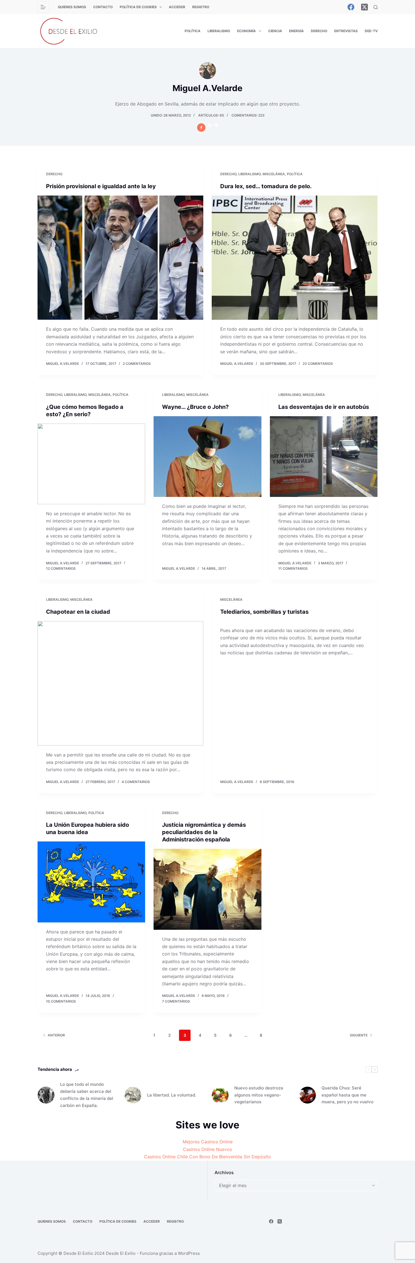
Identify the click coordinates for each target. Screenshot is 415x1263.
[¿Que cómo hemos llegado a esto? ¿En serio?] (91, 464)
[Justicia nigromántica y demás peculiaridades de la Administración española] (207, 889)
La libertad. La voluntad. (171, 1095)
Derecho (54, 174)
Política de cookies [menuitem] (138, 7)
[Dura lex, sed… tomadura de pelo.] (295, 258)
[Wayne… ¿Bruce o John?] (207, 456)
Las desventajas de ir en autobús (323, 407)
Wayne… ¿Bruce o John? (195, 407)
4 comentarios (136, 782)
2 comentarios (137, 363)
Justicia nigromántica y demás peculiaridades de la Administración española (204, 832)
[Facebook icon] (201, 127)
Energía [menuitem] (296, 31)
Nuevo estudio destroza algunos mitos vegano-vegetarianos (258, 1095)
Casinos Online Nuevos (207, 1149)
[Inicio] (43, 7)
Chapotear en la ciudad (78, 611)
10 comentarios (61, 1001)
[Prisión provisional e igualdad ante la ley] (120, 258)
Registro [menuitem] (200, 7)
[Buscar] (376, 7)
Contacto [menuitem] (103, 7)
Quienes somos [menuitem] (72, 7)
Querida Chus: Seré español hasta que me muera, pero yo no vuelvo (348, 1095)
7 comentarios (176, 1001)
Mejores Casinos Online (208, 1141)
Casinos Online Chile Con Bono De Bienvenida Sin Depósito (207, 1156)
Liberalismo (249, 174)
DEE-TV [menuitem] (371, 31)
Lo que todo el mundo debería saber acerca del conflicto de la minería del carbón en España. (86, 1095)
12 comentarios (61, 568)
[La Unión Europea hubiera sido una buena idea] (91, 881)
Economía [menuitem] (246, 31)
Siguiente (359, 1035)
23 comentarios (318, 363)
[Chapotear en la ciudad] (120, 683)
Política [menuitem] (192, 31)
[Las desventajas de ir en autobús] (324, 456)
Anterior (56, 1035)
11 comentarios (293, 568)
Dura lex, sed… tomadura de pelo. (266, 186)
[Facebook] (351, 7)
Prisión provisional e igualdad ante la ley (101, 186)
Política (295, 174)
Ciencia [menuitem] (275, 31)
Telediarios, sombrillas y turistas (264, 611)
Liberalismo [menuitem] (218, 31)
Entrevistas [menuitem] (346, 31)
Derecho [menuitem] (319, 31)
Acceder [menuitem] (177, 7)
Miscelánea (274, 174)
